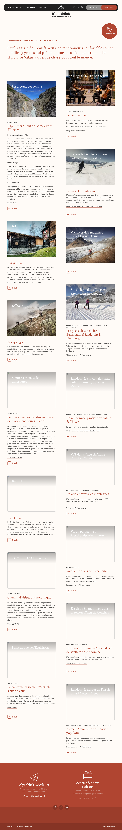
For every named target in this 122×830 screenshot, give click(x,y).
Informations (12, 203)
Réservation (109, 7)
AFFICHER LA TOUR (14, 457)
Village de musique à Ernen (89, 76)
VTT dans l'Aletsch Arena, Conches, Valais (88, 456)
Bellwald (17, 306)
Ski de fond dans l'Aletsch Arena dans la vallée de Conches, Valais (88, 293)
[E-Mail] (66, 807)
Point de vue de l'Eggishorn (30, 647)
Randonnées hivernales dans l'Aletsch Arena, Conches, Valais (90, 382)
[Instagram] (61, 807)
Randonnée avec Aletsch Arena (78, 747)
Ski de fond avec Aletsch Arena (78, 355)
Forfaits (42, 7)
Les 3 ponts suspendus (27, 86)
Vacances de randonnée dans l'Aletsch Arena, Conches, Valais (87, 236)
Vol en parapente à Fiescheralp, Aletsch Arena (89, 533)
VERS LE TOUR (13, 624)
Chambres (20, 7)
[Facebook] (55, 807)
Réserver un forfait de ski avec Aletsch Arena (84, 206)
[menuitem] (10, 827)
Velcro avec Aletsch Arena (76, 663)
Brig (15, 226)
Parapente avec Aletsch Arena (78, 585)
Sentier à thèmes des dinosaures (26, 379)
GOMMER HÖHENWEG (29, 558)
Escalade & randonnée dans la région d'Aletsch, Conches (90, 610)
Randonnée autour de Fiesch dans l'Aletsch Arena (90, 691)
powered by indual (109, 827)
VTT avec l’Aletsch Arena (76, 508)
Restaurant (31, 7)
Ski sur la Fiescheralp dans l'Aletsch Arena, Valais (89, 156)
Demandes (93, 7)
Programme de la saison (75, 131)
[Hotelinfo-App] (109, 31)
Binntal (17, 481)
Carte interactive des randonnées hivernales (83, 431)
